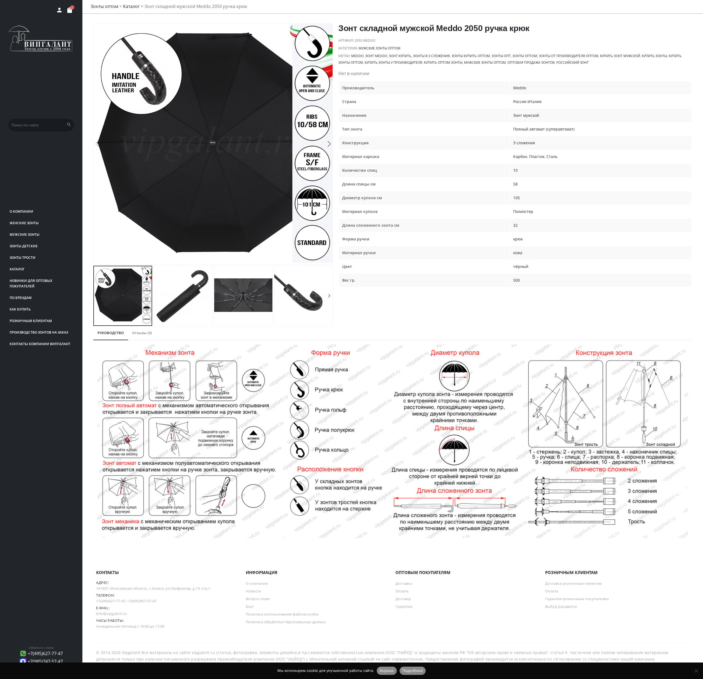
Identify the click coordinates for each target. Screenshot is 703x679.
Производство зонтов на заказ (39, 332)
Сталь (551, 156)
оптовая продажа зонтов (531, 62)
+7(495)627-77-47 (45, 653)
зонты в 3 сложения (431, 56)
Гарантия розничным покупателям (577, 598)
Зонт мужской (526, 115)
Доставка (403, 583)
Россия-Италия (527, 101)
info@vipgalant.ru (111, 613)
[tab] (110, 333)
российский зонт (572, 62)
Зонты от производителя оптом (568, 56)
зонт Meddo (376, 56)
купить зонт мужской (620, 56)
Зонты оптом (104, 6)
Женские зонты (24, 223)
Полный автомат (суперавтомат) (543, 129)
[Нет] (696, 671)
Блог (250, 606)
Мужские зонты (25, 234)
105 (516, 197)
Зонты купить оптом (470, 56)
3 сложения (524, 142)
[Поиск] (68, 125)
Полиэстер (523, 211)
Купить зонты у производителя (393, 62)
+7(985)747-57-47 (45, 661)
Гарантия (403, 606)
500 (516, 280)
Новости (253, 591)
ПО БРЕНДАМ (21, 297)
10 (515, 170)
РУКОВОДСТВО (110, 332)
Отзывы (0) (142, 332)
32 (515, 225)
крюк (518, 239)
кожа (517, 252)
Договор (403, 598)
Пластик (537, 156)
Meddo (357, 56)
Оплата (401, 591)
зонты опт (501, 56)
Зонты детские (24, 246)
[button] (329, 144)
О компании (21, 211)
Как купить (20, 309)
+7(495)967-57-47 (141, 600)
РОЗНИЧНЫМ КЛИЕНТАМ (31, 320)
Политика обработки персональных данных (286, 621)
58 (515, 184)
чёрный (520, 266)
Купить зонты (654, 56)
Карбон (520, 156)
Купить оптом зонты (443, 62)
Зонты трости (22, 257)
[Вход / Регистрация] (59, 10)
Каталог (17, 269)
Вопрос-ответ (258, 598)
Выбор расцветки (561, 606)
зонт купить (400, 56)
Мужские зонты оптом (379, 48)
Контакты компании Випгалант (40, 344)
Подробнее (412, 670)
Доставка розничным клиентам (573, 583)
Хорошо (387, 670)
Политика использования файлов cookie (282, 614)
